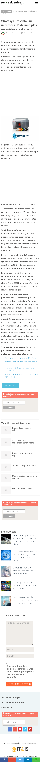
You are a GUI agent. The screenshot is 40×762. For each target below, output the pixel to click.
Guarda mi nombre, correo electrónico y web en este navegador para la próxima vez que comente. (20, 671)
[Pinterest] (20, 729)
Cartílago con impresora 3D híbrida (21, 358)
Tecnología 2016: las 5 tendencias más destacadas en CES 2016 (26, 585)
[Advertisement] (20, 93)
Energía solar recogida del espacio (24, 454)
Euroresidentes (11, 33)
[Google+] (15, 729)
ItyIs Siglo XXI (8, 756)
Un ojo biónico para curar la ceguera (24, 477)
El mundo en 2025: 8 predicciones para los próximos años (23, 571)
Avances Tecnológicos (12, 743)
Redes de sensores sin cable (22, 429)
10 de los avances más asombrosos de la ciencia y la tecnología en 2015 (25, 600)
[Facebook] (10, 729)
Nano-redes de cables (22, 489)
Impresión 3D (10, 385)
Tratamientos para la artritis (24, 466)
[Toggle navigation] (36, 4)
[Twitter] (25, 729)
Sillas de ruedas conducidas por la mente (23, 441)
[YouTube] (30, 729)
